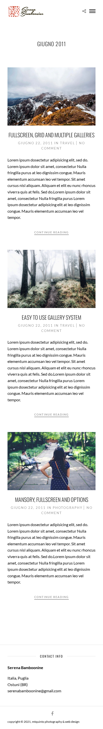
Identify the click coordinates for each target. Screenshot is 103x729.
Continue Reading (51, 232)
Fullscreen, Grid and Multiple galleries (51, 135)
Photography (67, 508)
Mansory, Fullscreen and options (51, 499)
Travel (67, 143)
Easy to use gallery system (51, 317)
